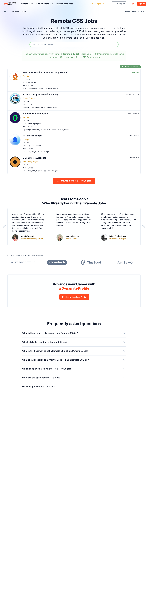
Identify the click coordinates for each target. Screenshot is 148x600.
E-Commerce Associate (34, 158)
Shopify (55, 171)
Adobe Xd (26, 107)
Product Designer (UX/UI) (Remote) (40, 94)
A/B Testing (27, 171)
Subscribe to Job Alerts (131, 67)
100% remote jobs (94, 37)
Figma (49, 107)
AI (23, 88)
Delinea (26, 117)
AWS (24, 152)
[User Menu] (89, 4)
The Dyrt (26, 76)
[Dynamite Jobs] (5, 11)
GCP (32, 152)
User (80, 4)
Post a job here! (99, 4)
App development (32, 88)
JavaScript (48, 88)
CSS (41, 88)
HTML (55, 107)
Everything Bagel (30, 161)
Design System (40, 107)
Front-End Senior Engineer (36, 113)
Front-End (35, 130)
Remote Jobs (27, 4)
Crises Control (29, 98)
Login (132, 4)
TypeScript (27, 130)
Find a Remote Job (44, 4)
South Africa (27, 104)
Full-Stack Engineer (32, 135)
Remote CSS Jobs (19, 11)
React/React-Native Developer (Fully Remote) (45, 72)
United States (28, 85)
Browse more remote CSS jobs (75, 181)
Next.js (55, 88)
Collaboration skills (56, 130)
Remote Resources (64, 4)
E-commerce (41, 171)
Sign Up (142, 4)
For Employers (119, 4)
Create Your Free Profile (75, 297)
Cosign (26, 139)
